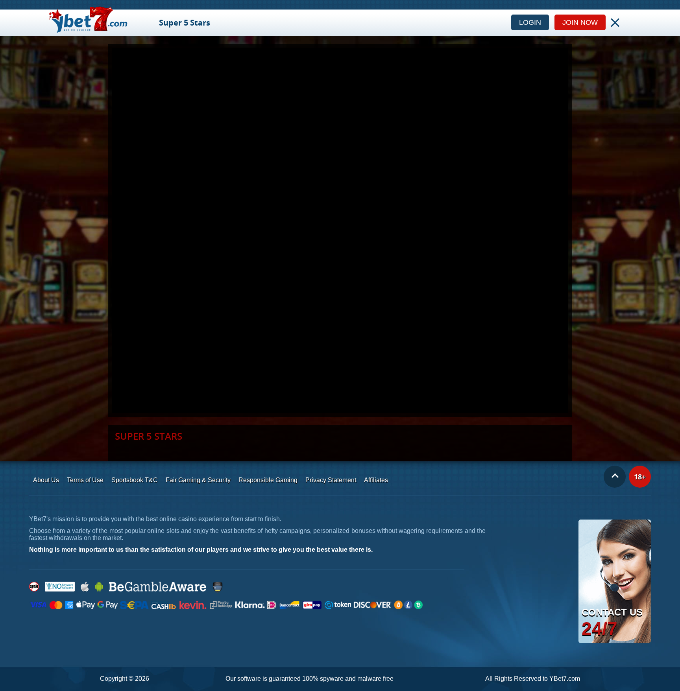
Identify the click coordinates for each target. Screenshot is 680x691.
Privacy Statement (330, 480)
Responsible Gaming (268, 480)
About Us (46, 480)
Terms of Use (85, 480)
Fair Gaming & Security (198, 480)
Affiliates (376, 480)
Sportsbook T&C (134, 480)
